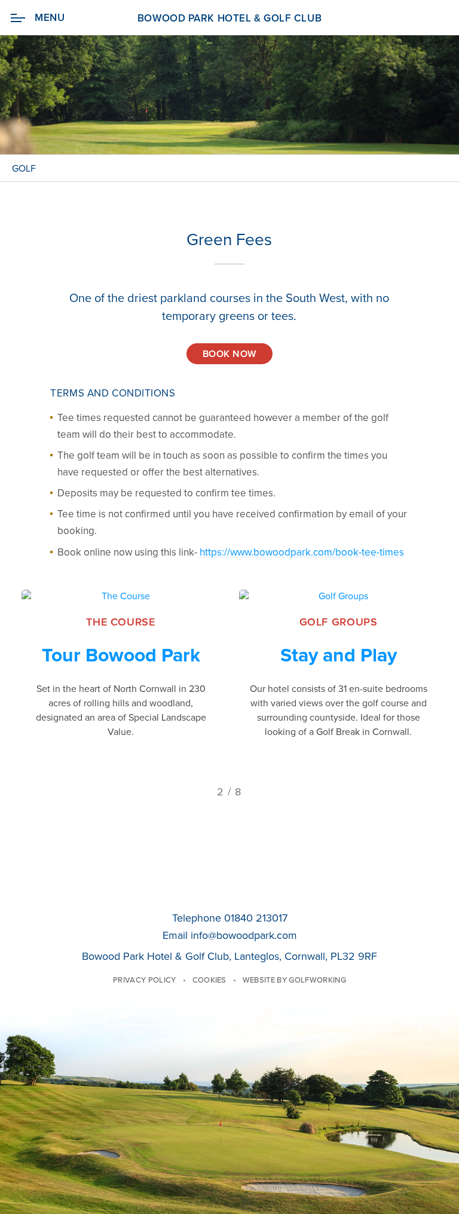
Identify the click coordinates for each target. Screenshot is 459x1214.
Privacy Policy (144, 980)
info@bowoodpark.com (244, 935)
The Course (120, 622)
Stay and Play (338, 655)
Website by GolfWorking (294, 980)
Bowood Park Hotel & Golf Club (229, 18)
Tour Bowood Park (121, 655)
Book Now (229, 354)
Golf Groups (338, 622)
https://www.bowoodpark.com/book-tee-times (302, 552)
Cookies (209, 980)
